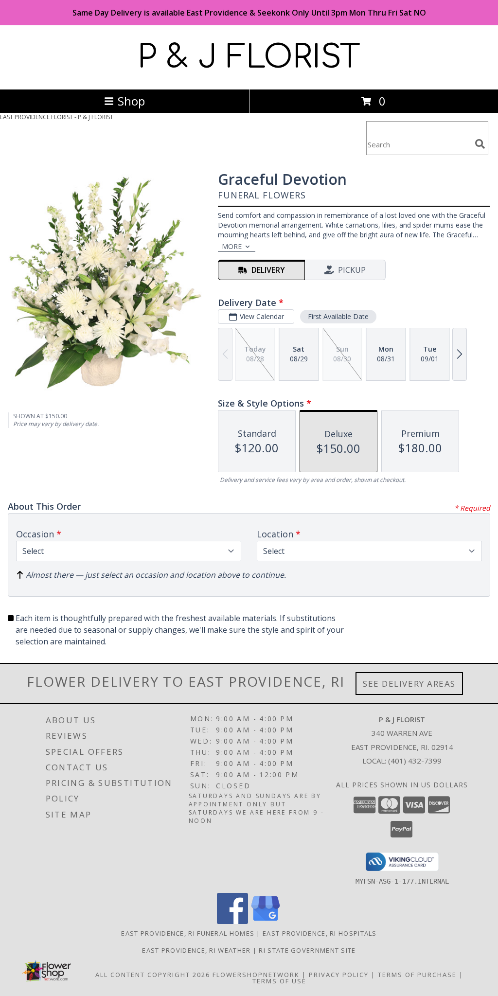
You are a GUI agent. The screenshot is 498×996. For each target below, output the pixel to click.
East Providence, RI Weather (196, 950)
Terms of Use (279, 981)
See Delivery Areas (409, 683)
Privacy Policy (339, 974)
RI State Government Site (307, 950)
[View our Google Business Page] (265, 921)
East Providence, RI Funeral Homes (187, 933)
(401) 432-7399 (415, 760)
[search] (480, 144)
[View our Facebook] (232, 921)
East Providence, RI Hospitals (320, 933)
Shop (131, 101)
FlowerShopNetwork (256, 974)
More (232, 246)
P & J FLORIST (249, 57)
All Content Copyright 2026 (152, 974)
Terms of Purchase (417, 974)
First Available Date (338, 316)
